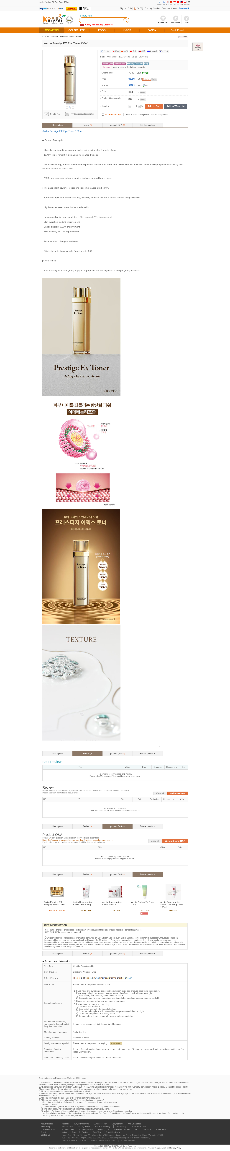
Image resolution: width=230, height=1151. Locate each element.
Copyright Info (117, 1124)
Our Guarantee (134, 1124)
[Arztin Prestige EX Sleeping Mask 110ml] (57, 899)
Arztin (78, 37)
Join (130, 8)
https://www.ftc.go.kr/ (128, 1113)
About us (65, 1124)
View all (160, 793)
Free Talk (97, 1132)
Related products (147, 125)
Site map (147, 1129)
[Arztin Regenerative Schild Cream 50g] (86, 899)
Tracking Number (152, 8)
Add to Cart (154, 106)
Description (57, 125)
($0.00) (140, 8)
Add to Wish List (175, 106)
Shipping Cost (103, 1129)
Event (74, 1132)
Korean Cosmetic (59, 37)
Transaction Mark (138, 1127)
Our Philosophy (100, 1124)
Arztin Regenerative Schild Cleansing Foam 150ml (171, 904)
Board (43, 1132)
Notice (64, 1132)
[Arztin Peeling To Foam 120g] (144, 899)
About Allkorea (47, 1124)
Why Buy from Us (81, 1124)
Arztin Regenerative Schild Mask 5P (112, 903)
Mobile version (162, 1129)
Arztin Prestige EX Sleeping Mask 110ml (54, 903)
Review (87, 125)
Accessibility (121, 1127)
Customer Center (169, 8)
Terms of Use (67, 1127)
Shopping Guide (86, 1129)
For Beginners (68, 1129)
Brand (71, 37)
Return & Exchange (103, 1127)
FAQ (136, 1129)
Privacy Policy (84, 1127)
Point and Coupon (122, 1129)
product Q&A (117, 125)
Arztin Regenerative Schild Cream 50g (83, 903)
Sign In (123, 8)
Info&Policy (45, 1127)
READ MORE (116, 1043)
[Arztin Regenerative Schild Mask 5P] (115, 899)
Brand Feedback (113, 1132)
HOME (47, 37)
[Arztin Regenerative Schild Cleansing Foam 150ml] (173, 899)
